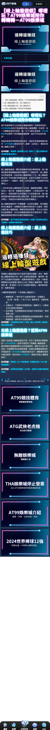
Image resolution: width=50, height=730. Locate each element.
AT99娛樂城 (6, 128)
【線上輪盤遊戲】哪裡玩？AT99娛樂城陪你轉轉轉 (23, 100)
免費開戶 (39, 4)
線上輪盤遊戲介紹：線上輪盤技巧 (17, 106)
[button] (45, 58)
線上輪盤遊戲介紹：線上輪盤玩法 (17, 103)
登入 (27, 4)
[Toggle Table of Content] (40, 97)
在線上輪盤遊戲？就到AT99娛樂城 (17, 109)
